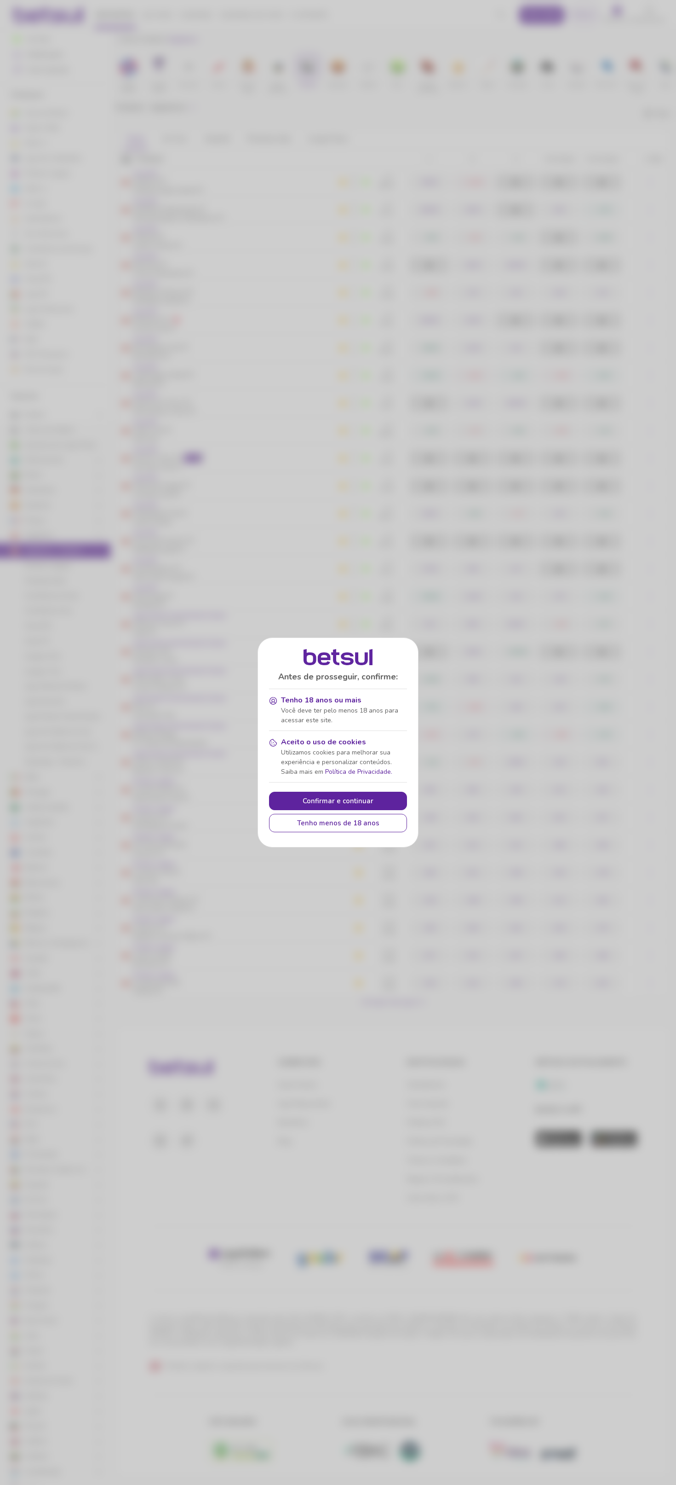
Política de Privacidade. (358, 771)
